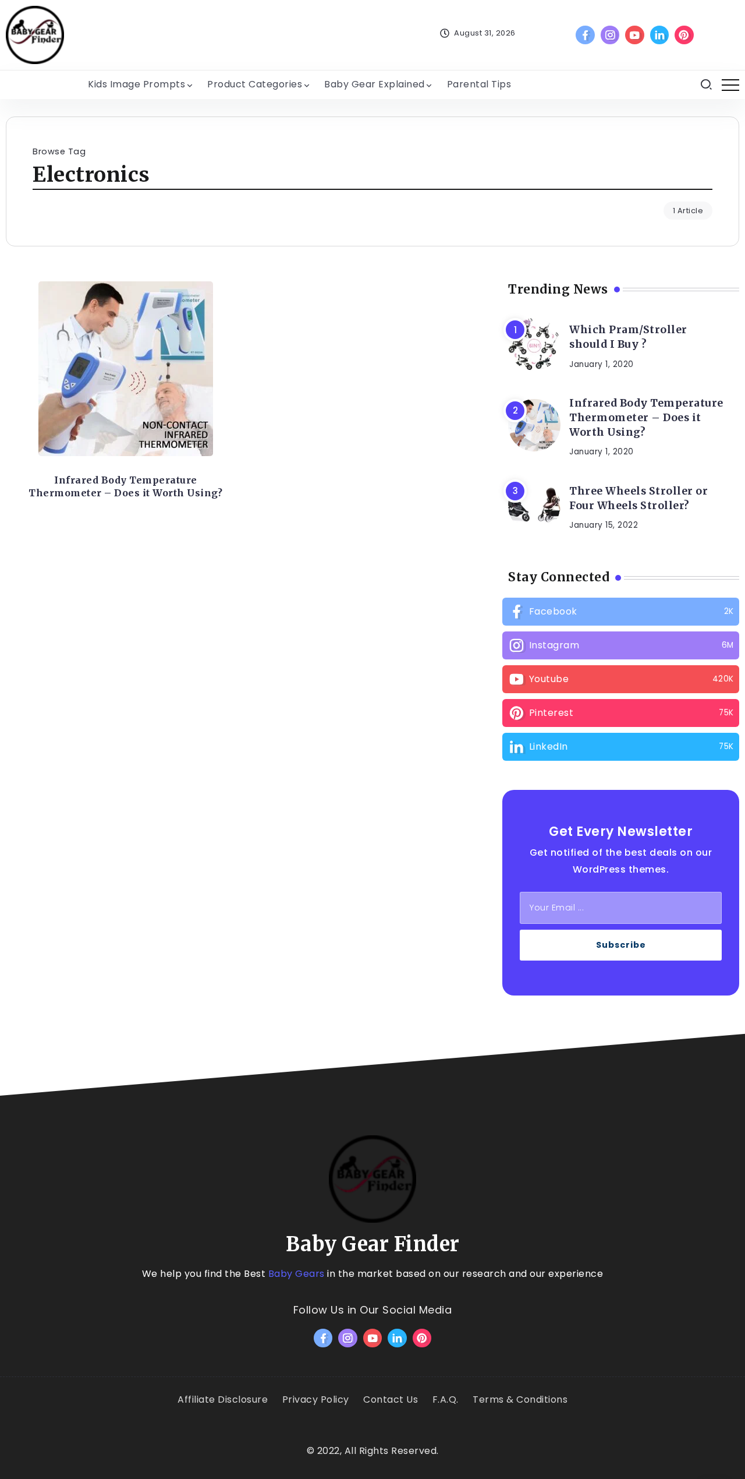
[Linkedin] (659, 35)
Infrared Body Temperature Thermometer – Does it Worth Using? (125, 486)
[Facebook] (585, 35)
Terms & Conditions (520, 1399)
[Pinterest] (684, 35)
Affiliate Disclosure (223, 1399)
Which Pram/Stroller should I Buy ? (628, 337)
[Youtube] (634, 35)
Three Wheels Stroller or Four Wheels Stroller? (638, 498)
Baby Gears (296, 1273)
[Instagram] (610, 35)
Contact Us (390, 1399)
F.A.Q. (445, 1399)
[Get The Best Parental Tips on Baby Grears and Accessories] (35, 34)
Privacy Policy (315, 1399)
